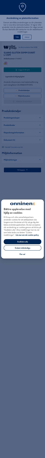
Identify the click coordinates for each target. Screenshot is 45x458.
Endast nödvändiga (22, 248)
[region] (22, 229)
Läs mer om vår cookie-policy (27, 235)
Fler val (22, 254)
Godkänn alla (22, 242)
